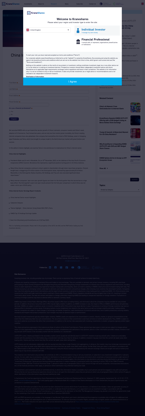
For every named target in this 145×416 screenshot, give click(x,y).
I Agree (72, 81)
